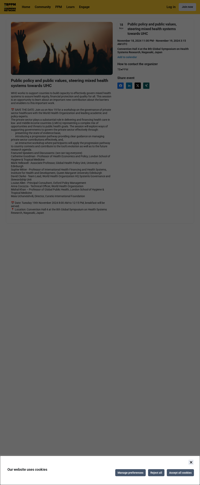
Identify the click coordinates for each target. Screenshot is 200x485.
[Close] (191, 462)
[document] (100, 470)
